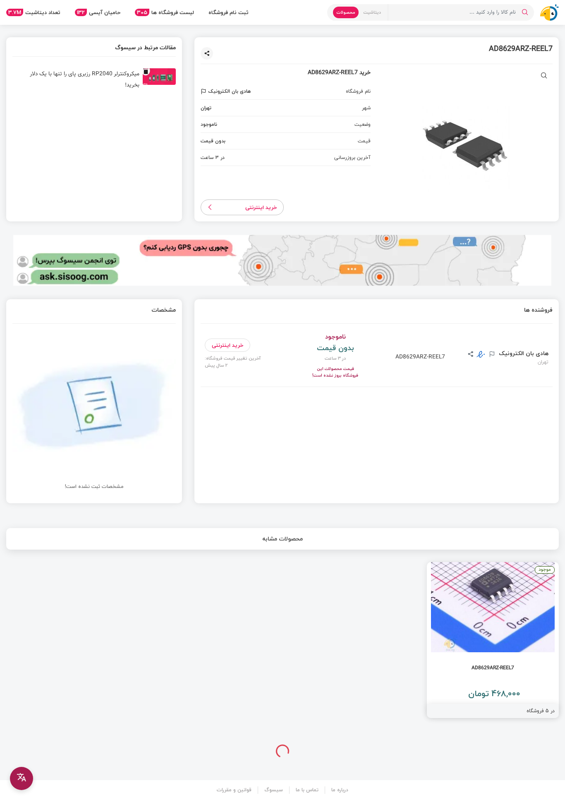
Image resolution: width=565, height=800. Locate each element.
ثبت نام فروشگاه (228, 12)
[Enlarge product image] (544, 76)
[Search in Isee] (525, 12)
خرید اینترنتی (261, 207)
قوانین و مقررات (234, 790)
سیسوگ (273, 790)
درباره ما (339, 790)
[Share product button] (207, 53)
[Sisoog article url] (94, 80)
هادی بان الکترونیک (522, 353)
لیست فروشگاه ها (165, 12)
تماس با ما (307, 790)
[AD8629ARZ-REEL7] (493, 640)
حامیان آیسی (98, 12)
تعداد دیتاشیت (34, 12)
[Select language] (21, 778)
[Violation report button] (204, 91)
